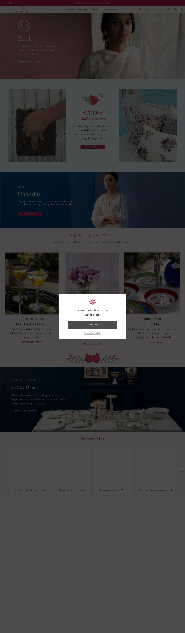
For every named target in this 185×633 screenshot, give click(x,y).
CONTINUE (92, 325)
